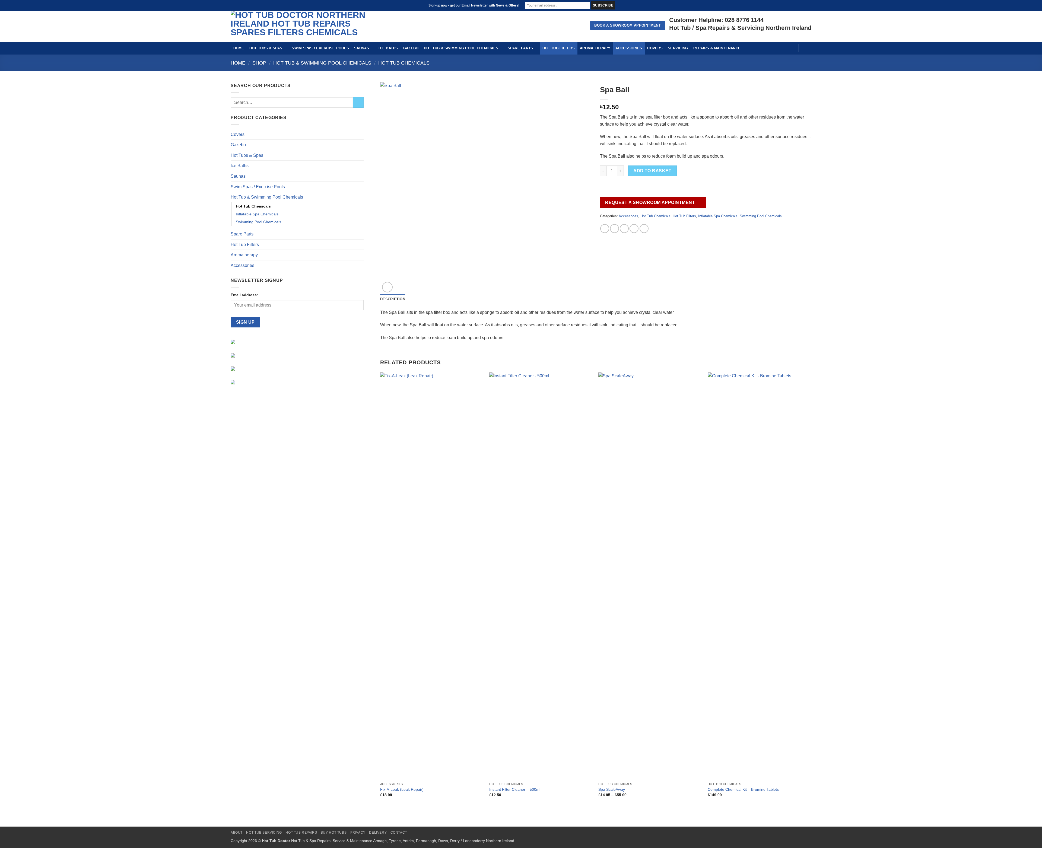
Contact (398, 832)
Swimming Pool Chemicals (258, 222)
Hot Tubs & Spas (265, 48)
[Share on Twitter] (614, 228)
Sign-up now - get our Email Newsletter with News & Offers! (473, 5)
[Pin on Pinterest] (634, 228)
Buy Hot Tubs (334, 832)
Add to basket (652, 170)
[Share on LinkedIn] (644, 228)
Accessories (628, 48)
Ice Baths (388, 48)
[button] (791, 47)
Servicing (678, 48)
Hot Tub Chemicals (404, 63)
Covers (655, 48)
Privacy (358, 832)
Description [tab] (392, 299)
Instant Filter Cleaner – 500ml (514, 789)
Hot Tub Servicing (264, 832)
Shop (259, 63)
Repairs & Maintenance (717, 48)
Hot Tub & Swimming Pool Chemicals (461, 48)
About (237, 832)
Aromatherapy (595, 48)
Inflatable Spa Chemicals (257, 214)
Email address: (244, 295)
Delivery (378, 832)
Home (238, 48)
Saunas (361, 48)
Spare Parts (520, 48)
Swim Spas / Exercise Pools (320, 48)
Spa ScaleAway (611, 789)
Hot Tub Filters (558, 48)
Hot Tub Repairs (301, 832)
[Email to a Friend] (624, 228)
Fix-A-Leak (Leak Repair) (402, 789)
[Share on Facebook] (604, 228)
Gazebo (411, 48)
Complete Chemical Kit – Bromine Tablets (743, 789)
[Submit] (358, 102)
